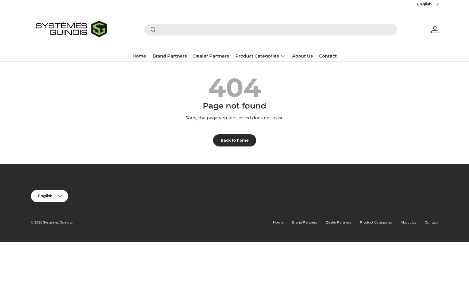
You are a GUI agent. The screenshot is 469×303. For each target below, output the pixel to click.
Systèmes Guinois (57, 222)
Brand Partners (170, 56)
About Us (302, 56)
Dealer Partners (211, 56)
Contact (328, 56)
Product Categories (257, 56)
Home (139, 56)
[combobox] (270, 30)
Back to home (235, 140)
